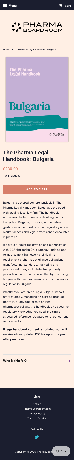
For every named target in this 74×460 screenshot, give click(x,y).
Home (6, 49)
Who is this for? (37, 360)
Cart (67, 5)
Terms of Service (37, 418)
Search (37, 404)
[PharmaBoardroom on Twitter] (37, 437)
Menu (12, 5)
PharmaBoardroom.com (37, 408)
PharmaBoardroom (47, 451)
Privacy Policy (37, 413)
